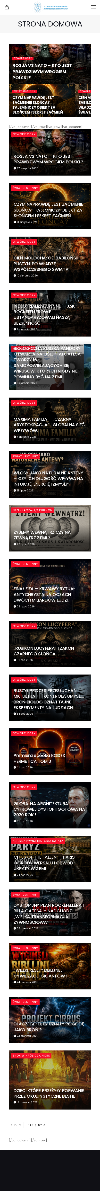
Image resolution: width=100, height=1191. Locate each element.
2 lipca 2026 (24, 875)
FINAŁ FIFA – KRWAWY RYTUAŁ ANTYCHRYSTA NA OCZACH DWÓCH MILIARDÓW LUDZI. (44, 594)
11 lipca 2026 (24, 660)
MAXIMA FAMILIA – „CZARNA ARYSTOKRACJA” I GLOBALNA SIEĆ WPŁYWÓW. (49, 425)
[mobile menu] (93, 7)
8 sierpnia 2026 (26, 383)
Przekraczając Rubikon (32, 510)
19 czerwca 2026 (27, 1102)
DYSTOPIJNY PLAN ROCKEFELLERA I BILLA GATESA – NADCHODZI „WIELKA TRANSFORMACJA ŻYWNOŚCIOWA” (48, 913)
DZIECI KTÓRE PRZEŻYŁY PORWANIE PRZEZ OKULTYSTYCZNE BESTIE (49, 1093)
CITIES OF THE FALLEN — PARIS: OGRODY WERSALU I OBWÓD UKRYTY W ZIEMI (44, 862)
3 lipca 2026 (24, 821)
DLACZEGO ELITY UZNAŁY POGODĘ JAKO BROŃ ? (49, 1026)
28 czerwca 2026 (27, 928)
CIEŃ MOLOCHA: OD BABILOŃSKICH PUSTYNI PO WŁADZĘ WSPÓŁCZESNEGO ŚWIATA (49, 263)
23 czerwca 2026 (27, 1036)
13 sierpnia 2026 (27, 222)
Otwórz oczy (23, 58)
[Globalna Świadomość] (50, 7)
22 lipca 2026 (25, 606)
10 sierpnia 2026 (27, 275)
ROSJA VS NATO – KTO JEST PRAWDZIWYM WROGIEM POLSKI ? (42, 71)
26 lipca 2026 (25, 544)
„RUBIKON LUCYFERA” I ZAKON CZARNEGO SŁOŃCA (44, 651)
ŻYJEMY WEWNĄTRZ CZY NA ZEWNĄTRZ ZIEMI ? (42, 535)
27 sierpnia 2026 (27, 168)
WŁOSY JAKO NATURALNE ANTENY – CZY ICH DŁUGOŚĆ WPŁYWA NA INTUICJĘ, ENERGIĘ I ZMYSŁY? (48, 478)
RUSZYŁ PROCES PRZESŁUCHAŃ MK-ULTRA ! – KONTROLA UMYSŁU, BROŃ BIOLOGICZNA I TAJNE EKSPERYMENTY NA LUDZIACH (49, 699)
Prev (17, 1125)
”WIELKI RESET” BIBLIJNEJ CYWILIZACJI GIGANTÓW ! (40, 973)
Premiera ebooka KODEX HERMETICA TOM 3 (39, 758)
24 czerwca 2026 (27, 982)
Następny (35, 1125)
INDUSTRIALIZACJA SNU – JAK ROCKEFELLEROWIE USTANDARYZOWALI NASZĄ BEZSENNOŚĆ (44, 314)
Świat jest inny (24, 91)
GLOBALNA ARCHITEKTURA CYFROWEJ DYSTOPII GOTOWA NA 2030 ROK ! (49, 809)
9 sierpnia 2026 (26, 329)
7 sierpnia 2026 (26, 437)
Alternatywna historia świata (38, 841)
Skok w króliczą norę (31, 1056)
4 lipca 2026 (24, 767)
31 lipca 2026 (24, 490)
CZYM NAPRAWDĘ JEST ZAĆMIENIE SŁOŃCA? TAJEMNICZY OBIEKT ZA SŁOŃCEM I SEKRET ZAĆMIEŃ (37, 105)
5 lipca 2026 (24, 714)
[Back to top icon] (90, 1181)
